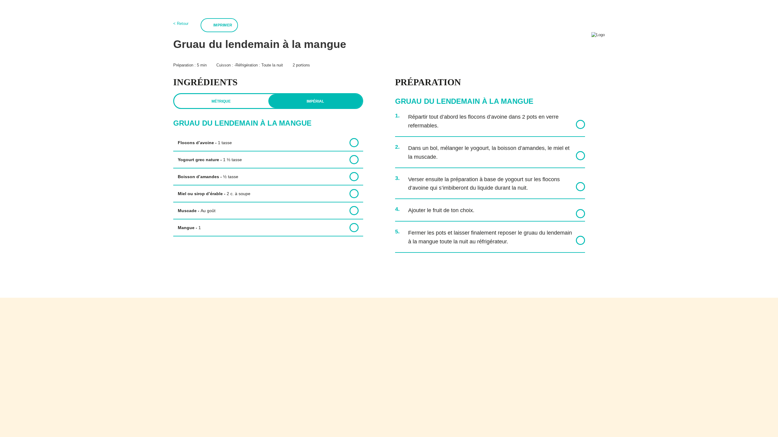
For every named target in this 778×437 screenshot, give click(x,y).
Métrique (221, 101)
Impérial (315, 101)
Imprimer (222, 25)
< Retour (180, 23)
